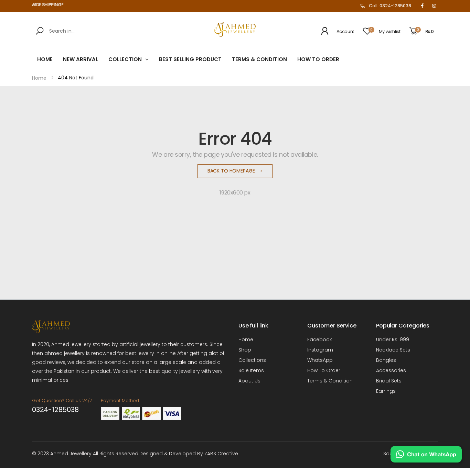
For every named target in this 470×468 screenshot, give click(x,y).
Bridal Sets (389, 380)
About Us (249, 380)
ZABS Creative (221, 453)
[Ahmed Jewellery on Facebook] (422, 6)
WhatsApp (320, 360)
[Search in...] (41, 31)
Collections (252, 360)
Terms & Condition (330, 380)
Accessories (391, 370)
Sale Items (251, 370)
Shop (244, 349)
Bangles (386, 360)
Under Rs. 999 (392, 339)
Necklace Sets (393, 349)
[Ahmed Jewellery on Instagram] (433, 6)
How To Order (323, 370)
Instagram (320, 349)
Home (245, 339)
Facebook (319, 339)
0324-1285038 (55, 409)
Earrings (386, 391)
